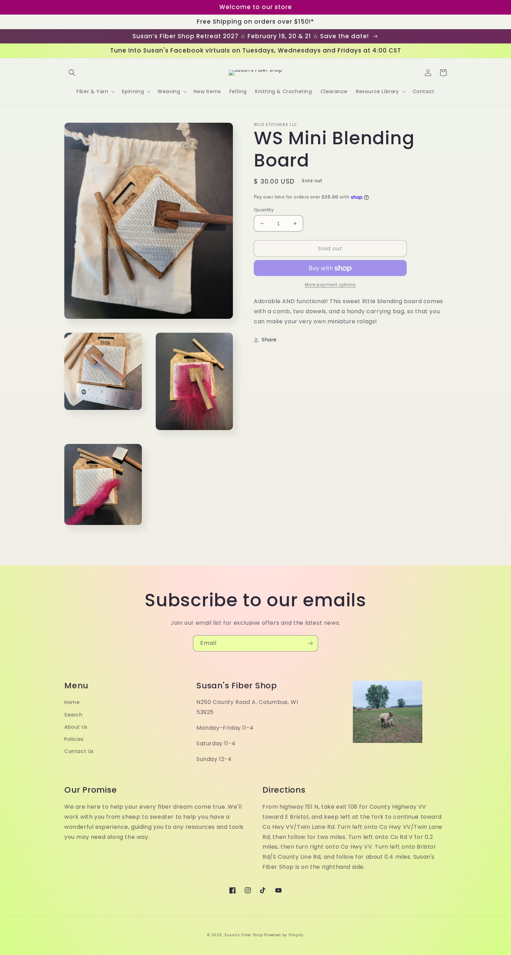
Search (73, 714)
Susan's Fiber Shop (243, 935)
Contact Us (79, 751)
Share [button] (269, 339)
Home (72, 702)
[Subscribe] (310, 643)
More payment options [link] (330, 285)
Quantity (264, 210)
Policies (74, 739)
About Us (76, 726)
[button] (72, 72)
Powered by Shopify (284, 935)
